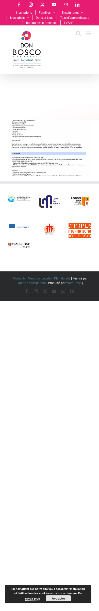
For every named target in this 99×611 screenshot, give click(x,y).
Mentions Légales (40, 278)
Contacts (19, 278)
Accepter (58, 598)
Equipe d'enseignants (31, 283)
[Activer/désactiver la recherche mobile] (78, 33)
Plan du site (62, 278)
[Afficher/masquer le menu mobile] (88, 33)
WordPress (73, 283)
